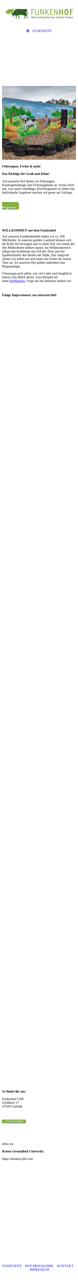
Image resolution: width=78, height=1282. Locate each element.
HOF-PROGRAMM (39, 1266)
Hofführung (17, 281)
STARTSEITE (12, 1266)
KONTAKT (65, 1266)
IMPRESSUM (39, 1269)
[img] (39, 13)
